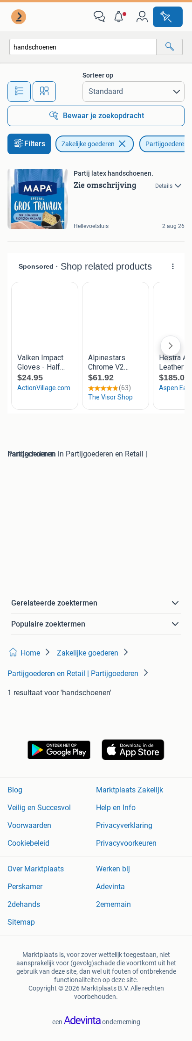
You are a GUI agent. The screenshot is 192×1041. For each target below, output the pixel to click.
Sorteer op (97, 75)
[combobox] (83, 47)
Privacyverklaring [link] (124, 825)
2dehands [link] (23, 904)
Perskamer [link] (24, 886)
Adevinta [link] (110, 886)
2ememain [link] (113, 904)
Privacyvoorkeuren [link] (126, 843)
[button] (120, 17)
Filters (34, 143)
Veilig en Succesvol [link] (39, 807)
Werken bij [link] (113, 868)
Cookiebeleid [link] (28, 843)
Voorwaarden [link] (29, 825)
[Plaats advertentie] (168, 17)
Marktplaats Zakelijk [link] (129, 789)
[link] (19, 17)
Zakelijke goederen (88, 144)
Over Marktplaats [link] (35, 868)
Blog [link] (14, 789)
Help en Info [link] (116, 807)
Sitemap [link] (21, 922)
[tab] (19, 91)
